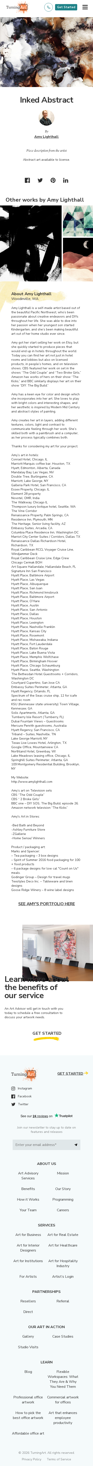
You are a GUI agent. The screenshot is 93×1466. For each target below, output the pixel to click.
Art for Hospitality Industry (63, 1263)
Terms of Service (59, 1459)
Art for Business (28, 1234)
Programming (62, 1199)
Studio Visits (28, 1347)
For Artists (28, 1276)
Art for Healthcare (62, 1245)
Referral (62, 1301)
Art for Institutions (28, 1261)
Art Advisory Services (28, 1176)
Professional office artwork (28, 1400)
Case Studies (62, 1336)
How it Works (28, 1199)
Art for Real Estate (62, 1234)
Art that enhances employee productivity (63, 1417)
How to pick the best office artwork (28, 1415)
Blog (28, 1371)
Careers (63, 1210)
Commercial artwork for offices (63, 1400)
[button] (85, 7)
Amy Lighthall (46, 136)
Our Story (63, 1188)
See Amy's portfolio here (46, 904)
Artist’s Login (63, 1276)
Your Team (28, 1210)
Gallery (28, 1336)
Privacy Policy (31, 1459)
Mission (63, 1173)
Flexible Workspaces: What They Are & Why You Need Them (63, 1379)
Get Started (66, 7)
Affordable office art (28, 1433)
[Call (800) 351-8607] (48, 7)
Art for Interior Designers (28, 1248)
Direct (28, 1311)
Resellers (28, 1301)
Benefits (28, 1188)
